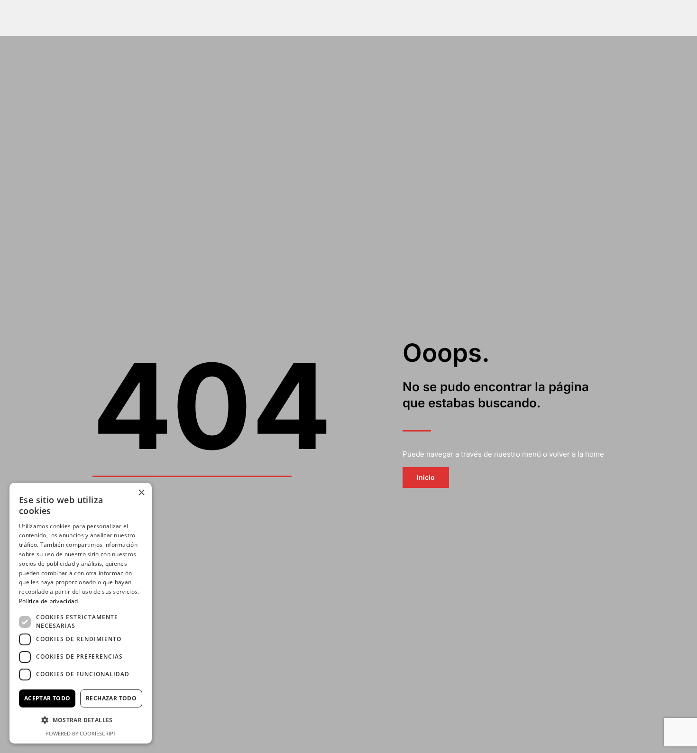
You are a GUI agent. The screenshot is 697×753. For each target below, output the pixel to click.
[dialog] (80, 613)
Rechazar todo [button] (111, 698)
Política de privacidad (48, 601)
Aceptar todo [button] (47, 698)
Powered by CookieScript (81, 733)
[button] (80, 720)
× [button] (141, 492)
